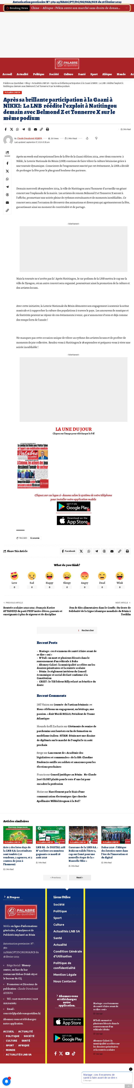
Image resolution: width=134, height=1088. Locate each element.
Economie (34, 538)
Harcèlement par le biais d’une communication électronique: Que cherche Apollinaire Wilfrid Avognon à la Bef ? (62, 796)
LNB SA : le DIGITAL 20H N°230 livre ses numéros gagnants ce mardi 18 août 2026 (50, 852)
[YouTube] (67, 1053)
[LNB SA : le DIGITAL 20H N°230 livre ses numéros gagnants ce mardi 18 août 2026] (50, 835)
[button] (126, 8)
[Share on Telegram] (23, 129)
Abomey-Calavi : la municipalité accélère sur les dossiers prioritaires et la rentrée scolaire (66, 666)
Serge (40, 753)
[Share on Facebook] (5, 129)
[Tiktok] (73, 1053)
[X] (61, 1053)
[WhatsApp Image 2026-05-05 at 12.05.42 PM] (32, 466)
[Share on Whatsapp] (17, 129)
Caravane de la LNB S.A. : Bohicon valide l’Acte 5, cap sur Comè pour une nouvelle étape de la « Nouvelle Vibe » (83, 854)
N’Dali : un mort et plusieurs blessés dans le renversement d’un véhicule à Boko (63, 659)
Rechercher (88, 630)
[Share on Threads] (29, 129)
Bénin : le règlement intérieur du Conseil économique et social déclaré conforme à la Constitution (62, 675)
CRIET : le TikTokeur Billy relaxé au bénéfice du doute (66, 683)
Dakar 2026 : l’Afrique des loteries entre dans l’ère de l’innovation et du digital (114, 852)
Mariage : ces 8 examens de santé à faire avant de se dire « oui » (67, 652)
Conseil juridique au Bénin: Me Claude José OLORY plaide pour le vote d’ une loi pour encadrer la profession (66, 779)
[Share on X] (11, 129)
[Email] (35, 129)
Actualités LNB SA (12, 92)
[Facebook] (55, 1053)
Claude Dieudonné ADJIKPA (29, 138)
